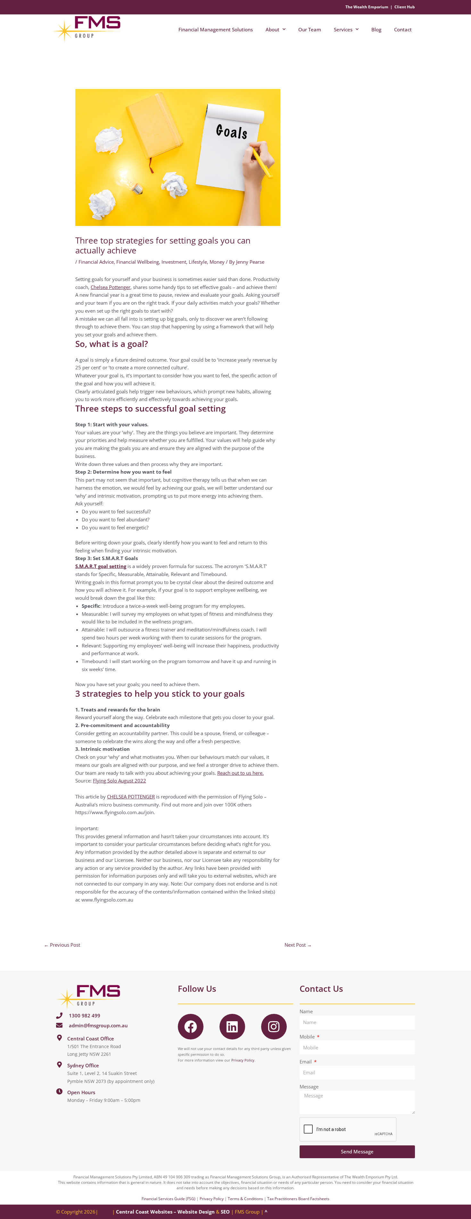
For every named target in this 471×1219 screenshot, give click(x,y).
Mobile (308, 1036)
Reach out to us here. (240, 773)
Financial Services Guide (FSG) (168, 1198)
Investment (173, 262)
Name (306, 1011)
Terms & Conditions (245, 1198)
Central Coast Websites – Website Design (165, 1211)
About (272, 29)
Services (343, 29)
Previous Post (62, 945)
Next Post (298, 945)
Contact (403, 29)
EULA (105, 1211)
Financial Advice (96, 262)
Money (217, 262)
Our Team (309, 29)
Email (306, 1061)
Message (309, 1086)
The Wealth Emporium (366, 7)
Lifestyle (198, 262)
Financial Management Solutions (215, 29)
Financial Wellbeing (137, 262)
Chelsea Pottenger (110, 287)
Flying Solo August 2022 (119, 780)
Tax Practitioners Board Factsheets (298, 1198)
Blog (376, 29)
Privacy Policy (242, 1060)
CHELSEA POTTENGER (131, 796)
